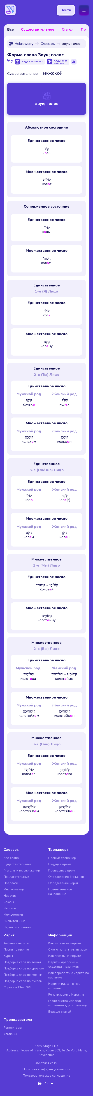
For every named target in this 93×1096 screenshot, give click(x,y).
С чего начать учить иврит (68, 949)
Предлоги (11, 883)
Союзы (9, 902)
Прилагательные (16, 877)
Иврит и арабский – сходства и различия (63, 964)
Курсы (8, 956)
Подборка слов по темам (22, 962)
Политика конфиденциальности (46, 1069)
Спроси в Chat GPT (18, 987)
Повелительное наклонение (60, 891)
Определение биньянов (66, 877)
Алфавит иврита (16, 943)
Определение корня (63, 883)
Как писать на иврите (64, 956)
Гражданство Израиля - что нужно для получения (67, 1003)
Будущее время (59, 864)
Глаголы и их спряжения (22, 870)
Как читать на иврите (64, 943)
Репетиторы (13, 1028)
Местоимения (14, 889)
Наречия (10, 896)
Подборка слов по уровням (24, 968)
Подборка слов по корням (23, 975)
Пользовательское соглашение (46, 1075)
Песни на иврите (16, 949)
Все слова (11, 858)
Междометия (13, 914)
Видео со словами (17, 927)
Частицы (10, 908)
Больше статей (59, 1012)
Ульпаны (10, 1034)
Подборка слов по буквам (23, 981)
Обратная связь (46, 1063)
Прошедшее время (62, 870)
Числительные (15, 921)
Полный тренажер (62, 858)
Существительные (17, 864)
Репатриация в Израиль (66, 994)
